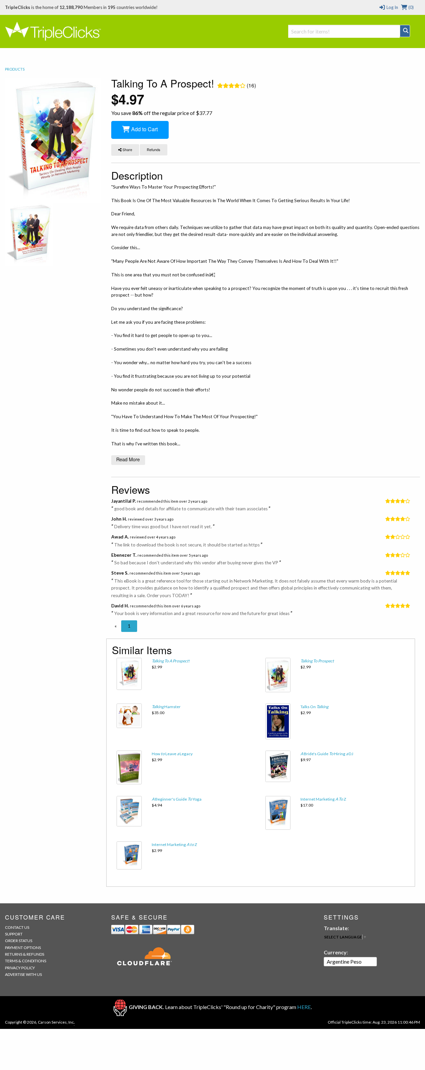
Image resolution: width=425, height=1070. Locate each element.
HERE (304, 1007)
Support (14, 933)
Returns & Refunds (24, 954)
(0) (410, 7)
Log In (391, 7)
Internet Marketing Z (323, 799)
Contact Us (17, 927)
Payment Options (23, 947)
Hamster (166, 706)
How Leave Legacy (172, 753)
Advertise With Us (23, 974)
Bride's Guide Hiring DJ (326, 753)
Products (15, 69)
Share (127, 149)
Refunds (153, 149)
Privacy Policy (20, 967)
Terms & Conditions (25, 960)
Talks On (314, 706)
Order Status (18, 940)
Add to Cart (144, 129)
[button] (115, 626)
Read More (128, 459)
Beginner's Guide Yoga (177, 799)
